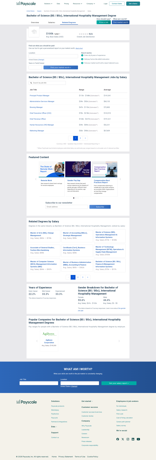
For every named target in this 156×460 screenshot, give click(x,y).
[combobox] (53, 56)
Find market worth (120, 22)
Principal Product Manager (39, 96)
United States (30, 11)
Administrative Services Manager (42, 101)
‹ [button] (36, 179)
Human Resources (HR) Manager (42, 125)
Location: (32, 53)
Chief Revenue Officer (38, 119)
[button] (35, 22)
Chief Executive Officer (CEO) (40, 113)
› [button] (120, 179)
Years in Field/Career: (37, 63)
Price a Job (103, 22)
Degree (39, 11)
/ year (56, 34)
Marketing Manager (37, 131)
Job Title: (23, 379)
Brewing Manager (36, 107)
